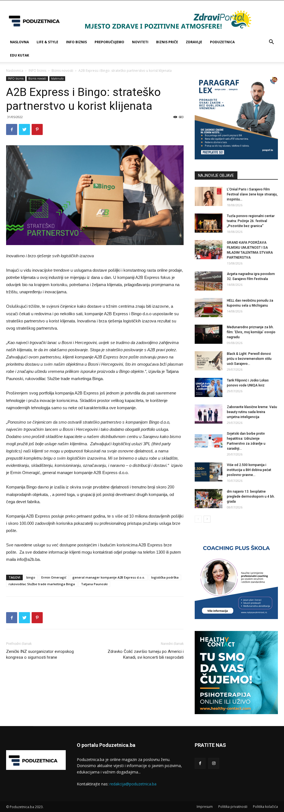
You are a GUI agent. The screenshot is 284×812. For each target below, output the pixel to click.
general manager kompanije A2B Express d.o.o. (108, 577)
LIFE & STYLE (47, 42)
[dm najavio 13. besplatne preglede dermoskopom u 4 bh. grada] (208, 498)
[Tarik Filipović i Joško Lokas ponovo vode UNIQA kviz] (208, 387)
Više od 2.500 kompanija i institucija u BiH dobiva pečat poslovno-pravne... (249, 470)
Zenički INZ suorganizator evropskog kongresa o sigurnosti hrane (40, 654)
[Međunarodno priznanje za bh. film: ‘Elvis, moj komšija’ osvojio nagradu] (208, 334)
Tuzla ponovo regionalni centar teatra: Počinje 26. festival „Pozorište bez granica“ (251, 221)
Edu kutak (19, 55)
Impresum (205, 806)
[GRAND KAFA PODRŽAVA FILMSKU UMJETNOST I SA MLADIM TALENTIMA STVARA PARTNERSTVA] (208, 249)
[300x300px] (236, 712)
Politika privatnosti (232, 806)
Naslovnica (14, 70)
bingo (30, 577)
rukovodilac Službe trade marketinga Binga (42, 584)
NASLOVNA (19, 42)
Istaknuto (57, 78)
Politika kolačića (265, 806)
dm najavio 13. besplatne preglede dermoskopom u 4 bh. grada (251, 496)
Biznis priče (167, 42)
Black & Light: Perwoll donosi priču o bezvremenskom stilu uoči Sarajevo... (249, 359)
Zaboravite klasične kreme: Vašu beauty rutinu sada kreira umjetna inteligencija (252, 412)
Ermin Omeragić (53, 577)
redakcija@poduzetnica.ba (133, 783)
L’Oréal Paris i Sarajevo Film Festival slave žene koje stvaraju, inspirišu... (252, 194)
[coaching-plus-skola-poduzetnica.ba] (236, 617)
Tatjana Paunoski (94, 584)
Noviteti (140, 42)
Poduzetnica (222, 42)
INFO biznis (76, 42)
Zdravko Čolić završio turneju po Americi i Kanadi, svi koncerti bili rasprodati (146, 654)
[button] (271, 42)
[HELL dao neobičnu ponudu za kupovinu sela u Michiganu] (208, 307)
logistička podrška (165, 577)
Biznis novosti (62, 70)
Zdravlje (194, 42)
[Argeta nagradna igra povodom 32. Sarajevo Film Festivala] (208, 281)
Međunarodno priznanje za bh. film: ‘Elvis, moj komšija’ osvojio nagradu (251, 332)
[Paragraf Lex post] (236, 158)
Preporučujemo (109, 42)
